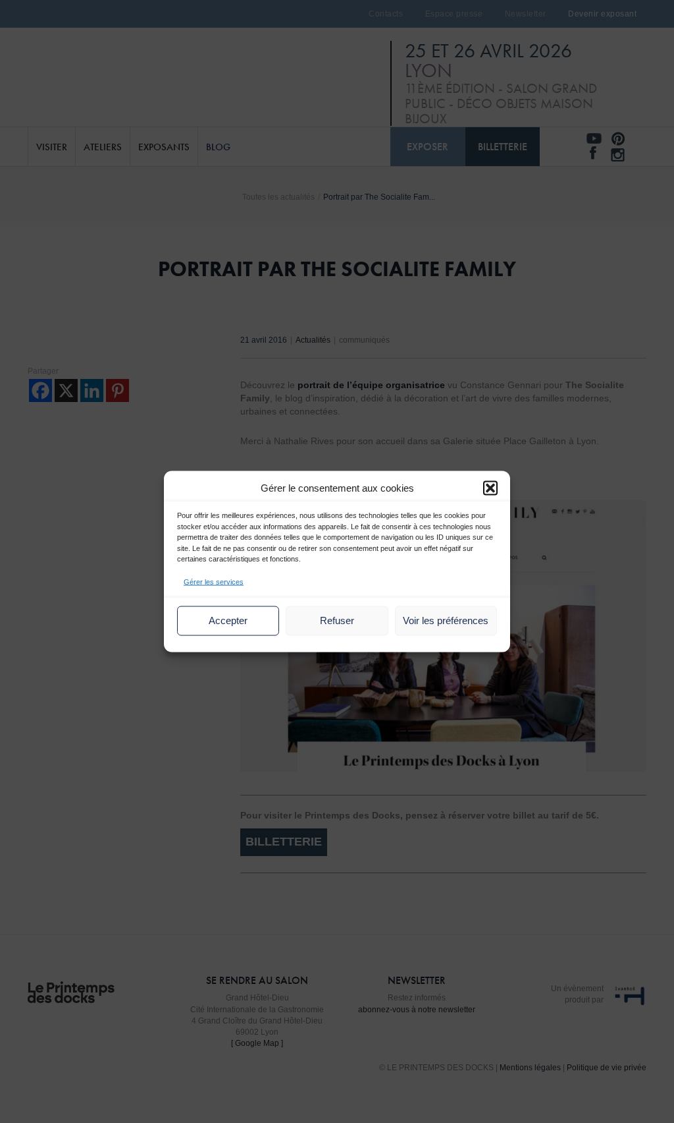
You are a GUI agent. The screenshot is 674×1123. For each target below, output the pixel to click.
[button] (490, 487)
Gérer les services (214, 581)
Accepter (228, 620)
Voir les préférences (445, 620)
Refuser (337, 620)
